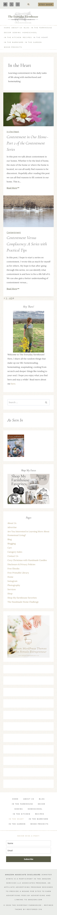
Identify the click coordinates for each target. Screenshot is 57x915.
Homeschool (29, 32)
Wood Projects (13, 47)
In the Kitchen (12, 37)
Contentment (14, 232)
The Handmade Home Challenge (23, 602)
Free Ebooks (13, 568)
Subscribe (28, 859)
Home (7, 28)
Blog (27, 28)
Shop (9, 593)
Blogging (11, 543)
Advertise (12, 527)
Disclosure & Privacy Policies (21, 564)
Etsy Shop (46, 4)
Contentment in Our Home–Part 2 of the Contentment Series (27, 143)
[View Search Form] (28, 4)
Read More (13, 188)
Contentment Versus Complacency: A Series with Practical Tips (27, 244)
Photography (13, 585)
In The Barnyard (14, 42)
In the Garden (33, 42)
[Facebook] (5, 4)
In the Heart (40, 37)
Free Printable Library (18, 572)
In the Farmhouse (41, 28)
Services (11, 589)
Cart (9, 547)
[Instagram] (18, 4)
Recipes (27, 37)
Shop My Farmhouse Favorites (22, 597)
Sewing (17, 32)
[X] (12, 4)
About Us (17, 28)
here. (13, 383)
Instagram (12, 581)
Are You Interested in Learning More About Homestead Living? (28, 533)
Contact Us (12, 556)
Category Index (14, 552)
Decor (7, 32)
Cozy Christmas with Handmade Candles (27, 560)
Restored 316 (34, 909)
